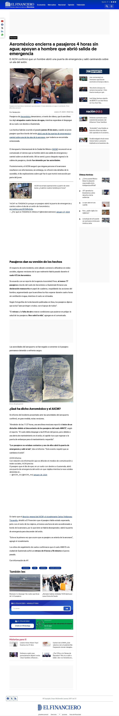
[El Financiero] (19, 5)
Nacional (62, 5)
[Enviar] (66, 609)
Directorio (54, 714)
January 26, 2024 (40, 475)
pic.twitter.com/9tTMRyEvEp (21, 209)
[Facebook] (108, 2)
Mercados (52, 5)
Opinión (71, 5)
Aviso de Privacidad (75, 714)
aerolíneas (43, 568)
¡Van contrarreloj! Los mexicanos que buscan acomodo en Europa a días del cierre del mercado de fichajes (99, 82)
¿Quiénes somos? (43, 714)
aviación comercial (55, 568)
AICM (55, 149)
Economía (41, 5)
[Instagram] (112, 2)
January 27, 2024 (63, 212)
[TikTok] (116, 2)
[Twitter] (110, 2)
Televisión (81, 5)
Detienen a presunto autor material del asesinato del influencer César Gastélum (98, 120)
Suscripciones (63, 714)
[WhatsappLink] (41, 624)
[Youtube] (114, 2)
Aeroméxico (26, 116)
